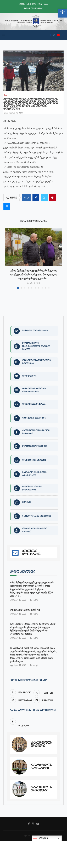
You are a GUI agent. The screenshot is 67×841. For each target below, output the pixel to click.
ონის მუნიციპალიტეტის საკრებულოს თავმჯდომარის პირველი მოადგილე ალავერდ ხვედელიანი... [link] (33, 274)
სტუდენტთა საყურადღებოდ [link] (25, 609)
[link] (62, 13)
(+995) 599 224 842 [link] (33, 8)
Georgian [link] (42, 838)
